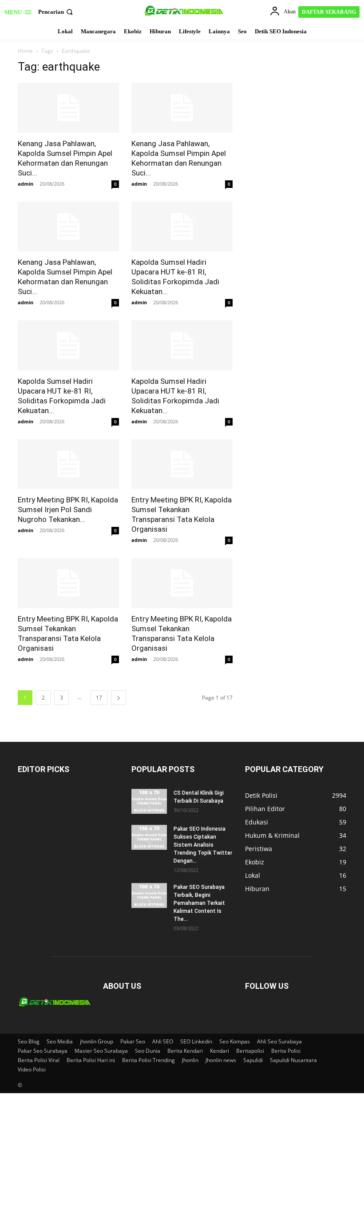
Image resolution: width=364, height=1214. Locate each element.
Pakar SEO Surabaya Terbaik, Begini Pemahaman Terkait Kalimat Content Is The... (199, 903)
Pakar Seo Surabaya (42, 1051)
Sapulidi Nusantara (293, 1060)
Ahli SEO (162, 1041)
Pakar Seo (132, 1041)
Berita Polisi (286, 1051)
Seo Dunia (147, 1051)
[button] (56, 11)
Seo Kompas (234, 1041)
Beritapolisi (250, 1051)
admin (25, 183)
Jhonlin (190, 1060)
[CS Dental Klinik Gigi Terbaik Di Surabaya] (149, 801)
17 (99, 697)
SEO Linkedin (196, 1041)
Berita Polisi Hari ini (91, 1060)
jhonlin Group (96, 1041)
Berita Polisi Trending (148, 1060)
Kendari (219, 1051)
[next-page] (118, 697)
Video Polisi (32, 1069)
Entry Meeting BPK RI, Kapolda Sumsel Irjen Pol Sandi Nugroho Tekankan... (68, 509)
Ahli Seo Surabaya (279, 1041)
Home (25, 51)
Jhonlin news (221, 1060)
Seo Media (60, 1041)
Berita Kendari (185, 1051)
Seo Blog (29, 1041)
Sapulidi (253, 1060)
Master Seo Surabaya (101, 1051)
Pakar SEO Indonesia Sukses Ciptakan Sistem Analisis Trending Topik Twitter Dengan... (203, 845)
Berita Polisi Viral (38, 1060)
